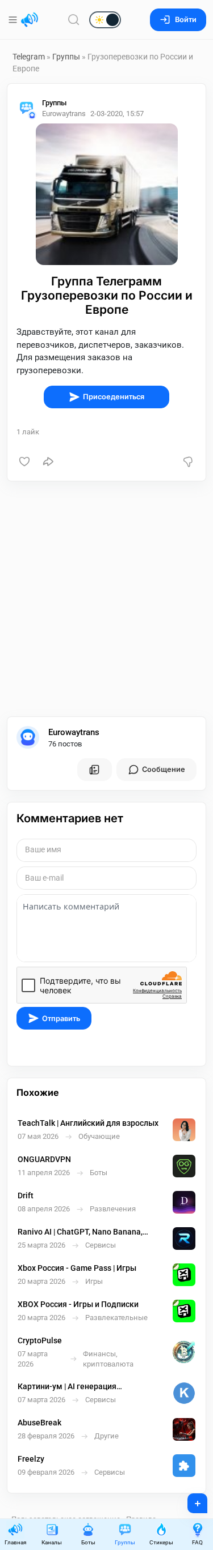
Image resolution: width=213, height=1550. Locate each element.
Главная (15, 1542)
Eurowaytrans (73, 732)
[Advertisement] (106, 599)
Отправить (61, 1018)
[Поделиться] (48, 461)
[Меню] (14, 19)
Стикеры (161, 1542)
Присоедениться (113, 396)
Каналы (51, 1542)
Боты (88, 1542)
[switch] (68, 20)
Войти (186, 19)
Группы (66, 56)
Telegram (28, 56)
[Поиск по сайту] (74, 19)
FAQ (197, 1542)
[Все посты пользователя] (94, 769)
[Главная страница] (29, 19)
